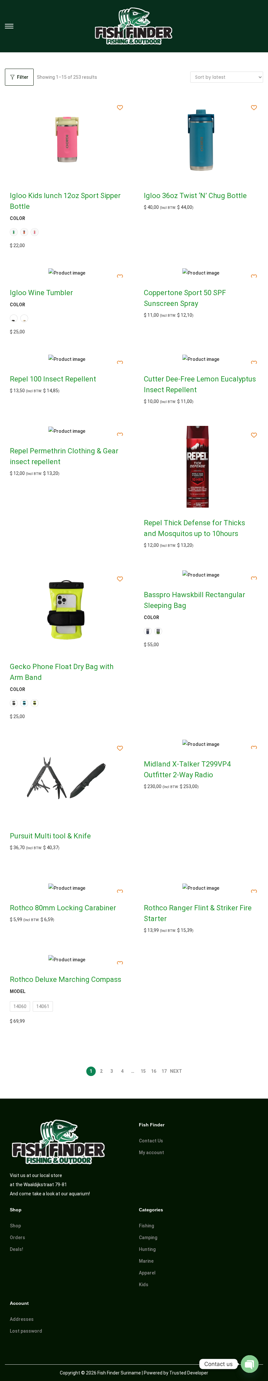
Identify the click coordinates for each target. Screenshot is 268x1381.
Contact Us (151, 1140)
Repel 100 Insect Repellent (53, 379)
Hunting (147, 1249)
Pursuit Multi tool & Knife (50, 836)
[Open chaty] (250, 1364)
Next (176, 1071)
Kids (143, 1284)
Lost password (26, 1331)
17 (164, 1071)
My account (151, 1152)
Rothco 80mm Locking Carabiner (63, 908)
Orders (17, 1237)
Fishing (146, 1225)
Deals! (16, 1249)
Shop (15, 1225)
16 (153, 1071)
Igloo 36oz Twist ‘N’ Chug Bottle (195, 196)
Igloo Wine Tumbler (41, 293)
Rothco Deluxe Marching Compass (65, 979)
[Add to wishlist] (120, 108)
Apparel (147, 1272)
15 (143, 1071)
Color (17, 218)
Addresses (22, 1319)
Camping (148, 1237)
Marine (146, 1261)
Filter (22, 77)
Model (17, 991)
